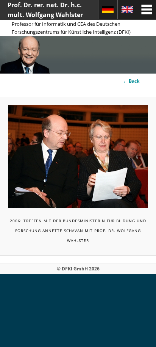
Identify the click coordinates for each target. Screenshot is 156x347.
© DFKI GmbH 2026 (78, 268)
